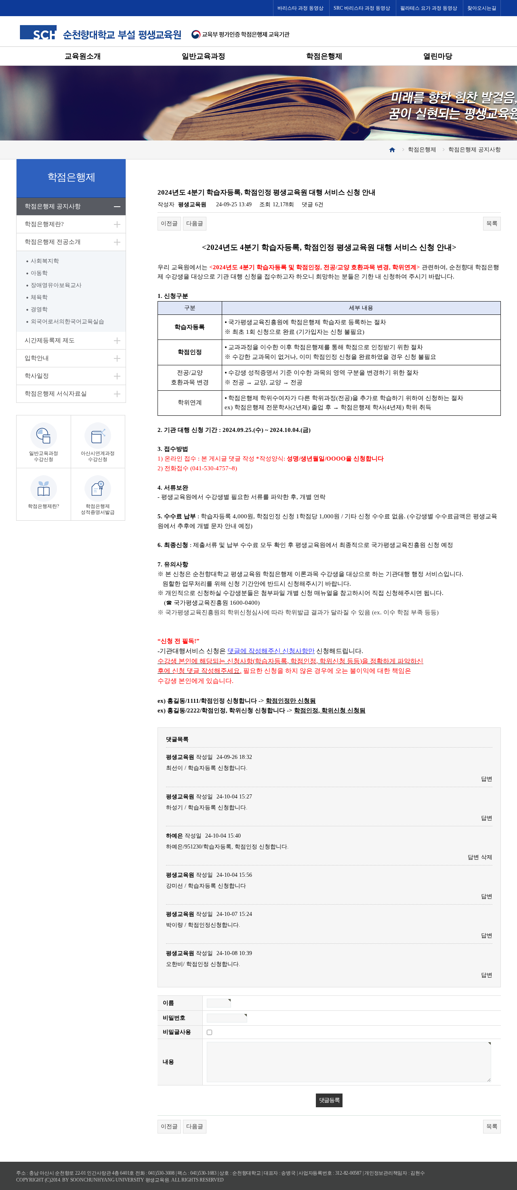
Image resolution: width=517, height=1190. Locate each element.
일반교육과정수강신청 (43, 456)
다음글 (194, 223)
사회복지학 (45, 261)
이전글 (169, 223)
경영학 (39, 309)
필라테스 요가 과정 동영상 (428, 8)
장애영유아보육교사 (56, 285)
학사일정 (37, 376)
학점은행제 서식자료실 (56, 393)
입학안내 (37, 358)
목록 (492, 223)
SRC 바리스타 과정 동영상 (362, 8)
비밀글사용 (177, 1032)
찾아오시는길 (481, 8)
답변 (486, 779)
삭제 (486, 857)
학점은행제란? (44, 224)
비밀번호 (174, 1018)
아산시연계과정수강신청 (98, 456)
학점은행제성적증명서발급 (98, 509)
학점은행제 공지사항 (53, 206)
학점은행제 (324, 56)
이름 (168, 1003)
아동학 (39, 273)
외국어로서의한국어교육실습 (67, 321)
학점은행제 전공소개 (53, 242)
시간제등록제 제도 (50, 340)
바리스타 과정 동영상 (300, 8)
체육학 (39, 297)
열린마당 (437, 56)
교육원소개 (83, 56)
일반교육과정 (203, 56)
